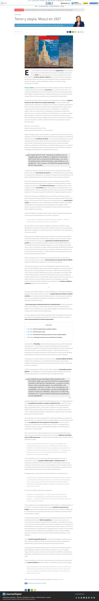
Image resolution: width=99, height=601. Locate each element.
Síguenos (82, 31)
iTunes (94, 598)
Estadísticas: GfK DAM (16, 599)
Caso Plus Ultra (42, 0)
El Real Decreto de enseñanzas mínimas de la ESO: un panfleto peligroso (46, 334)
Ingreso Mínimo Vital (68, 0)
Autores (49, 597)
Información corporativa (9, 597)
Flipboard (89, 598)
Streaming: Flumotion (25, 599)
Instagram (81, 598)
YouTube (84, 598)
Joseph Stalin (30, 583)
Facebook (76, 598)
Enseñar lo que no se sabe (36, 332)
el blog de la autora (58, 579)
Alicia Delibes (18, 14)
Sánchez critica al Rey (35, 0)
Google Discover (86, 598)
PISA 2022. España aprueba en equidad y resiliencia (41, 329)
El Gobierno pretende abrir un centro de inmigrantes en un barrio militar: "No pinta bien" (48, 10)
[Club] (49, 3)
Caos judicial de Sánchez (60, 0)
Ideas (36, 6)
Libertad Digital (39, 594)
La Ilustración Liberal (43, 6)
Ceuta (46, 0)
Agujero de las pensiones (52, 0)
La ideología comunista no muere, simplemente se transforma (44, 337)
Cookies (32, 597)
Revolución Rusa (37, 583)
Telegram (92, 598)
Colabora (86, 3)
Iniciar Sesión (93, 3)
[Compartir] (68, 32)
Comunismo (43, 583)
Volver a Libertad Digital (65, 3)
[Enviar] (73, 32)
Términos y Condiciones (23, 597)
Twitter (79, 598)
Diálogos (62, 6)
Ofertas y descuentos (54, 6)
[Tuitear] (70, 32)
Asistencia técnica (41, 597)
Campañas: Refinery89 (7, 599)
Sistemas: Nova (32, 599)
